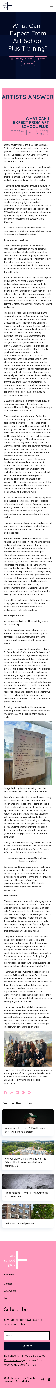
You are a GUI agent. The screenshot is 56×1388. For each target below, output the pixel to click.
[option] (28, 1283)
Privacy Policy (13, 1360)
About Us (9, 1274)
